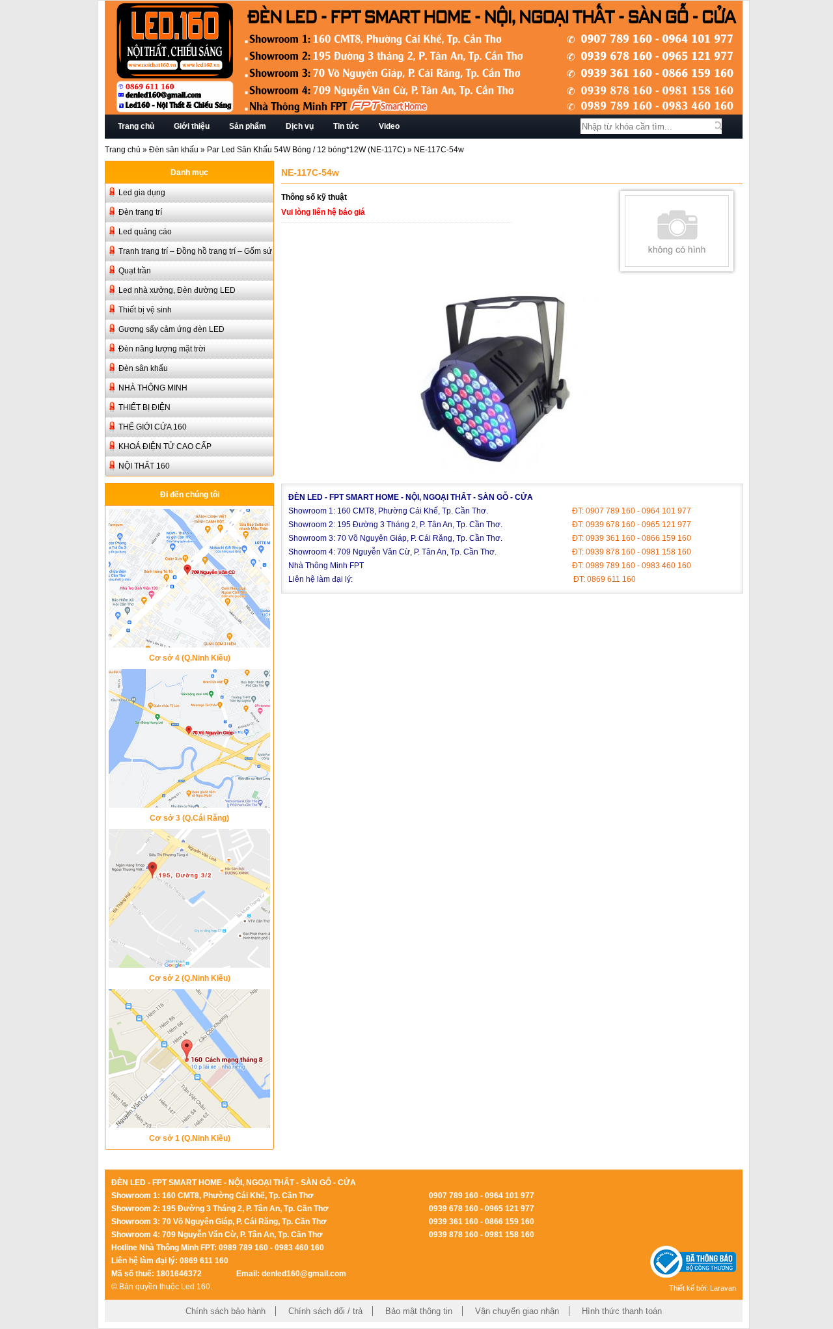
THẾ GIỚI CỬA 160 (152, 427)
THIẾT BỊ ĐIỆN (144, 407)
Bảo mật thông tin (418, 1311)
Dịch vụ (300, 126)
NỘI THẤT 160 (144, 466)
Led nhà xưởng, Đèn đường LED (177, 290)
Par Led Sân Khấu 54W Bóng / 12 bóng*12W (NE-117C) (306, 149)
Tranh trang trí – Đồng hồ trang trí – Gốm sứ (195, 251)
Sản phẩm (247, 126)
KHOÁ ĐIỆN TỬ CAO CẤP (165, 446)
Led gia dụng (141, 192)
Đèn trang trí (140, 212)
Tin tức (346, 126)
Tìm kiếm (718, 126)
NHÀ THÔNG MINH (152, 387)
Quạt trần (134, 270)
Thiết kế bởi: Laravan (702, 1288)
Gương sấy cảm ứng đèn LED (171, 329)
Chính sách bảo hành (225, 1311)
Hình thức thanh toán (622, 1311)
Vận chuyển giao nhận (517, 1311)
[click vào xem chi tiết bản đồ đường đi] (189, 644)
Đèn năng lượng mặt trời (162, 348)
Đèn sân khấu (173, 149)
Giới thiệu (192, 126)
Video (389, 126)
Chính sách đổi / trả (325, 1311)
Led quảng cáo (145, 231)
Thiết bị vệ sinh (145, 309)
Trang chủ (136, 126)
